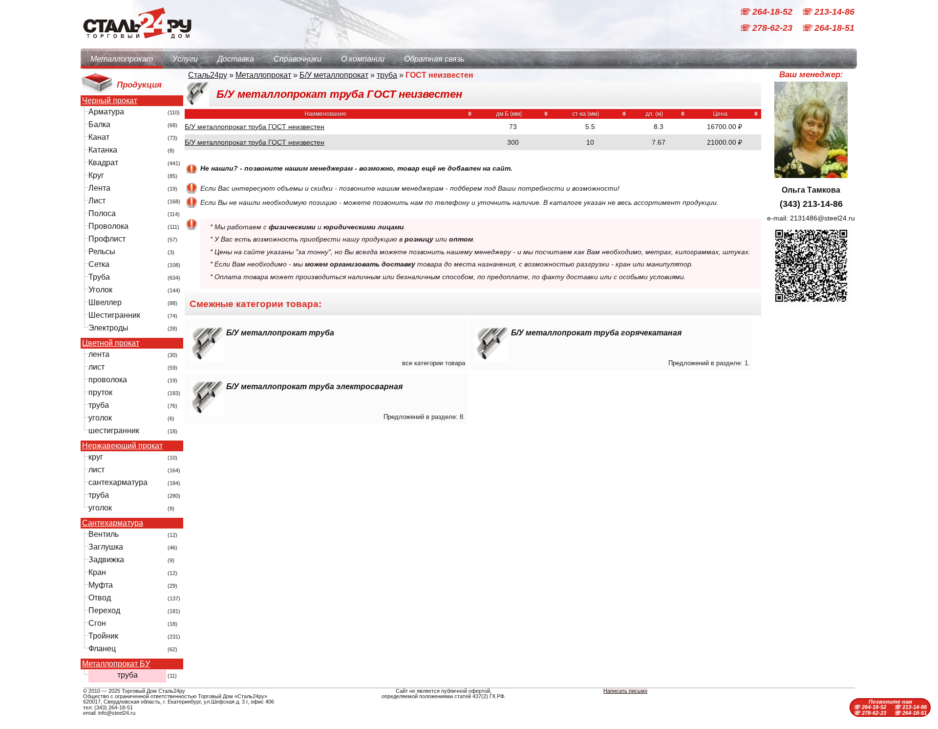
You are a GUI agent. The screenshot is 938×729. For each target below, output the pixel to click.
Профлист (107, 239)
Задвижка (106, 559)
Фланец (102, 648)
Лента (99, 188)
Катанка (102, 150)
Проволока (108, 226)
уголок (100, 418)
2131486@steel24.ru (822, 218)
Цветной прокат (110, 343)
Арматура (106, 112)
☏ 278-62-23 (767, 28)
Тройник (103, 636)
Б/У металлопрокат (333, 75)
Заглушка (105, 547)
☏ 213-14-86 (827, 12)
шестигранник (113, 430)
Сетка (98, 264)
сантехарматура (118, 482)
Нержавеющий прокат (122, 446)
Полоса (102, 213)
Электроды (108, 328)
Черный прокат (109, 101)
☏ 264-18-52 (767, 12)
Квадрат (103, 162)
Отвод (99, 598)
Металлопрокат (121, 59)
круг (95, 457)
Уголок (100, 290)
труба (98, 405)
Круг (96, 175)
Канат (98, 137)
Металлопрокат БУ (116, 664)
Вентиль (103, 534)
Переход (104, 610)
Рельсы (101, 251)
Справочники (297, 59)
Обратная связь (434, 59)
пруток (100, 392)
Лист (97, 201)
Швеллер (105, 302)
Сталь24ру (207, 75)
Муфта (100, 585)
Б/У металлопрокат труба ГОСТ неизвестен (254, 127)
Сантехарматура (112, 523)
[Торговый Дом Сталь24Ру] (137, 44)
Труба (99, 277)
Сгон (97, 623)
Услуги (185, 59)
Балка (99, 124)
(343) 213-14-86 (811, 204)
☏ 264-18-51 (827, 28)
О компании (362, 59)
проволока (107, 380)
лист (96, 367)
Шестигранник (114, 315)
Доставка (235, 59)
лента (98, 354)
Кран (97, 572)
